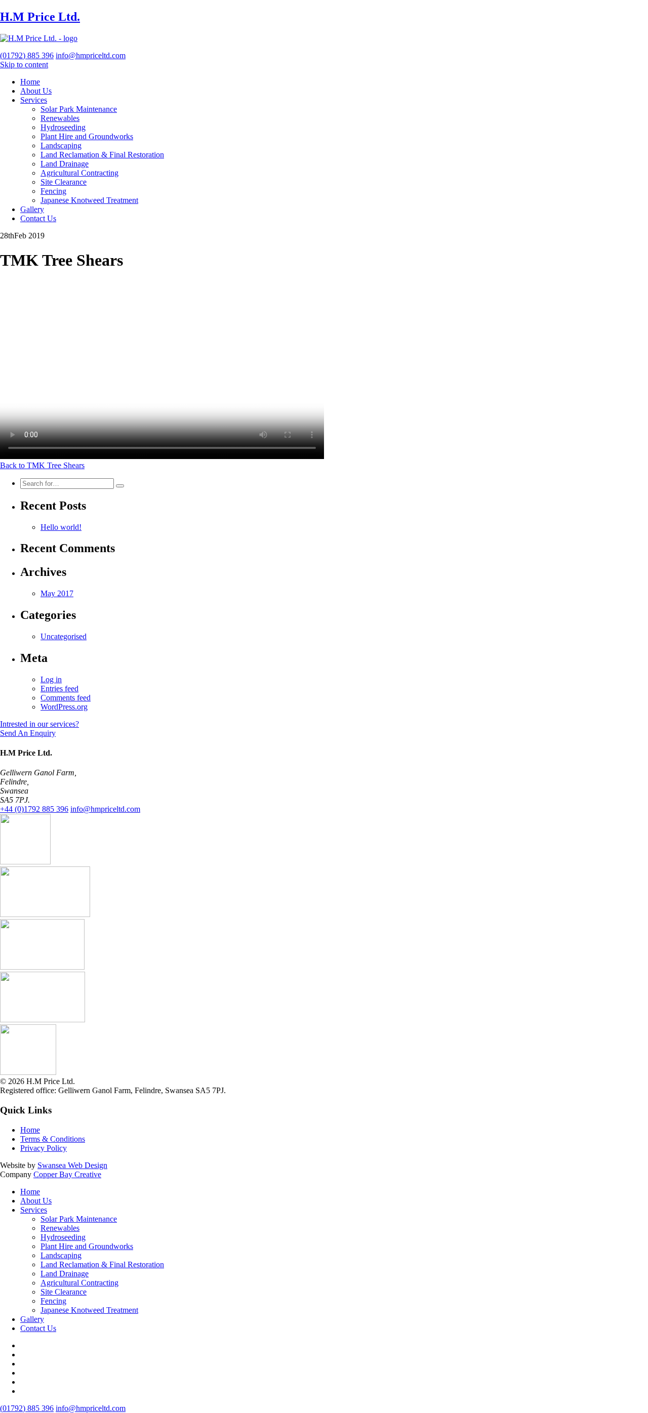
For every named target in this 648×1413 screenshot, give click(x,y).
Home (30, 81)
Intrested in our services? (39, 724)
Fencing (53, 191)
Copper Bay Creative (67, 1174)
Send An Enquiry (28, 733)
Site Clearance (63, 182)
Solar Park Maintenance (78, 109)
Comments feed (65, 697)
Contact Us (38, 218)
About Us (36, 91)
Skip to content (24, 64)
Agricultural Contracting (79, 173)
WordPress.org (64, 706)
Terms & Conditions (52, 1139)
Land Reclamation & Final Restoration (102, 154)
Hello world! (61, 527)
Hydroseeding (63, 127)
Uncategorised (63, 636)
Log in (51, 679)
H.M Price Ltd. (40, 16)
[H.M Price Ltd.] (38, 38)
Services (33, 100)
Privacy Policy (43, 1148)
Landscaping (61, 145)
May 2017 (56, 593)
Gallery (32, 209)
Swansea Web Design (72, 1165)
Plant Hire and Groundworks (86, 136)
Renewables (59, 118)
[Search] (120, 485)
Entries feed (59, 688)
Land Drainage (64, 163)
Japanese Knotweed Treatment (89, 200)
